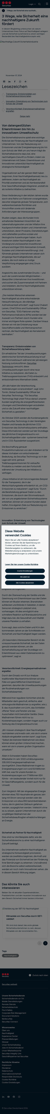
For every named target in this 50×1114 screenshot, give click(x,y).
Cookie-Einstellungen (25, 571)
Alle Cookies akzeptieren (25, 583)
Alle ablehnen (25, 577)
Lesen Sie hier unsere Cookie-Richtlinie (21, 564)
